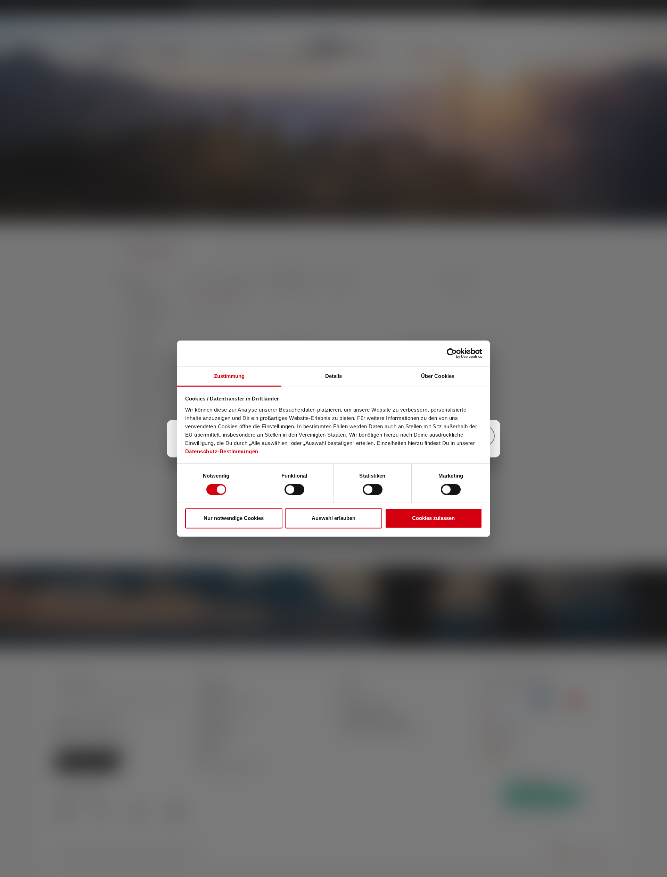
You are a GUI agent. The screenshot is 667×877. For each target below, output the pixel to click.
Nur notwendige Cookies (234, 518)
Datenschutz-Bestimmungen (221, 451)
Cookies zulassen (433, 518)
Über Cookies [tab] (437, 376)
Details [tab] (333, 376)
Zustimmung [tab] (229, 376)
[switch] (294, 489)
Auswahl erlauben (333, 518)
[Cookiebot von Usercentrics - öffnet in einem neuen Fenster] (451, 353)
